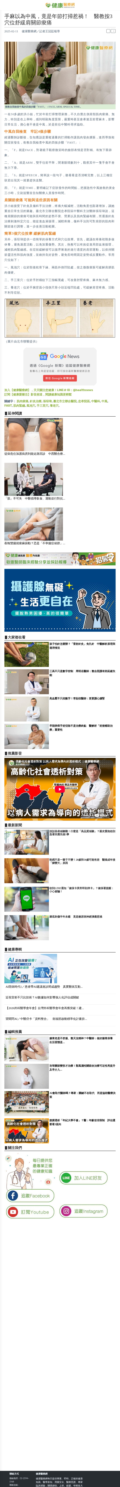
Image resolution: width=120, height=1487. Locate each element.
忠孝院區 (84, 401)
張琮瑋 (47, 401)
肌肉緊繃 (19, 405)
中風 (104, 401)
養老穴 (54, 405)
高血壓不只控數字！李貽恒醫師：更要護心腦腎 (77, 698)
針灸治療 (36, 401)
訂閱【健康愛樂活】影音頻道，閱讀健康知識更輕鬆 (38, 394)
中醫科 (95, 401)
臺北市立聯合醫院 (65, 401)
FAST (8, 405)
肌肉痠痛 (22, 401)
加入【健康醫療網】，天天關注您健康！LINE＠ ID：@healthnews (48, 390)
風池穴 (30, 405)
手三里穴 (42, 405)
